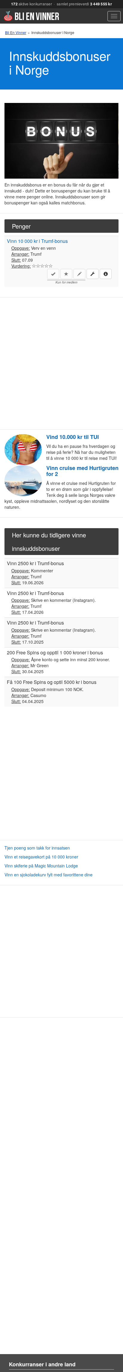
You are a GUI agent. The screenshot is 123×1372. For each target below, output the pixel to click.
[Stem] (34, 266)
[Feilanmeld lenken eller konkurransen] (93, 274)
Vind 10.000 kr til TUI (72, 437)
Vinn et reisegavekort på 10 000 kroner (41, 857)
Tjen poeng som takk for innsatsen (37, 848)
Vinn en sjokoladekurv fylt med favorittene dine (48, 875)
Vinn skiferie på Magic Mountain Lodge (41, 866)
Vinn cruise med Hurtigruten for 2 (82, 471)
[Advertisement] (61, 363)
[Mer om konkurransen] (106, 274)
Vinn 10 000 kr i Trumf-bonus (37, 241)
